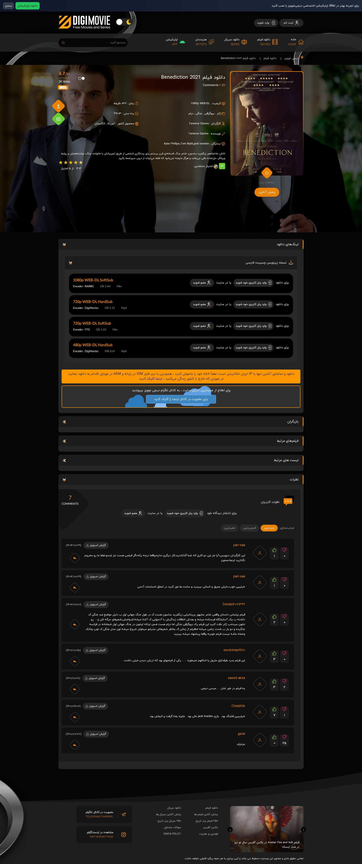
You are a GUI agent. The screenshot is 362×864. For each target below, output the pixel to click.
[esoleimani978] (259, 656)
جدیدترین (269, 528)
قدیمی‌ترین (249, 528)
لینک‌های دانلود (288, 244)
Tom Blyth (186, 144)
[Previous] (230, 829)
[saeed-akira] (259, 684)
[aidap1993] (259, 712)
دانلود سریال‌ (174, 808)
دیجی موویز (291, 58)
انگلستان (99, 124)
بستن (8, 6)
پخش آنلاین (267, 192)
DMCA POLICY (172, 834)
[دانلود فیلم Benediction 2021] (267, 124)
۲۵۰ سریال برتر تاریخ (169, 821)
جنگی (199, 113)
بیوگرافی (209, 113)
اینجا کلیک (154, 378)
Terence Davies (199, 124)
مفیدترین (229, 528)
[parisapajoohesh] (259, 553)
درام (191, 113)
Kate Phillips (172, 144)
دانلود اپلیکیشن (27, 6)
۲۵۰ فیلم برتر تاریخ (207, 821)
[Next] (303, 829)
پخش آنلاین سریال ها (168, 814)
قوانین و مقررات (208, 834)
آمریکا (111, 124)
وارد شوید (263, 23)
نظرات (294, 479)
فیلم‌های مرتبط (288, 441)
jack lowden (201, 144)
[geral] (259, 740)
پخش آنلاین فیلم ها (206, 814)
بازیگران (293, 421)
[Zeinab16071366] (259, 619)
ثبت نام (289, 23)
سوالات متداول (172, 827)
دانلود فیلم (270, 58)
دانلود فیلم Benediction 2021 (238, 58)
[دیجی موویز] (84, 32)
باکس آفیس (210, 827)
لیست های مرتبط (286, 460)
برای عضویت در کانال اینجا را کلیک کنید (181, 399)
